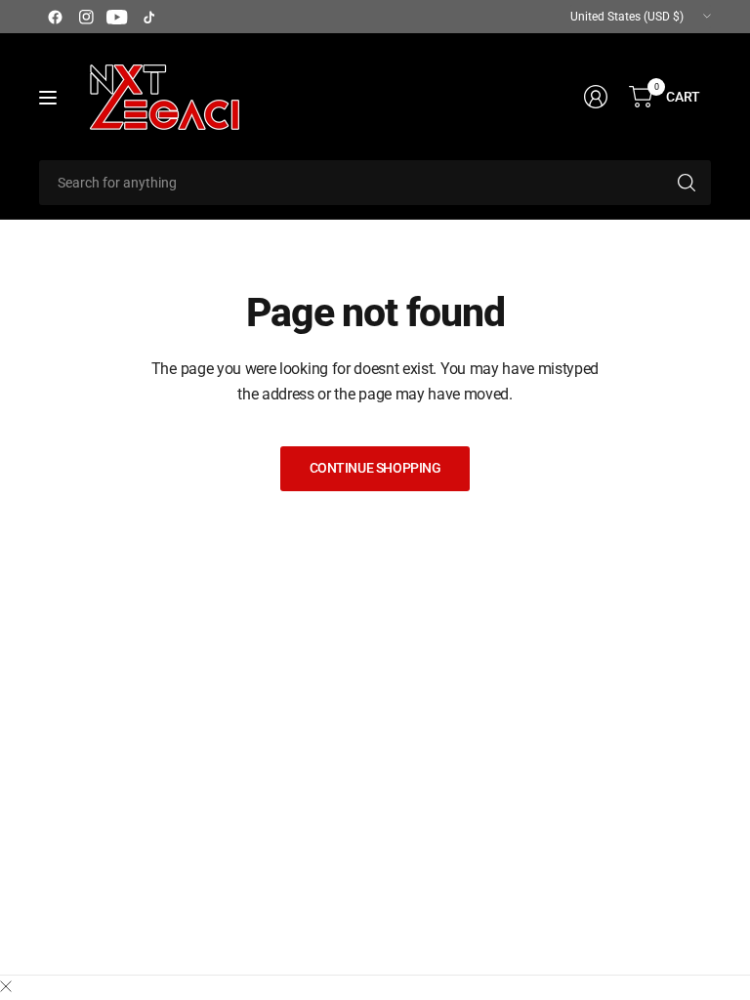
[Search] (686, 182)
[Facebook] (54, 16)
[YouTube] (117, 16)
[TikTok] (148, 16)
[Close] (6, 987)
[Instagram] (86, 16)
